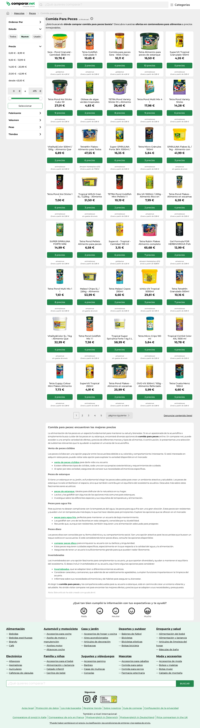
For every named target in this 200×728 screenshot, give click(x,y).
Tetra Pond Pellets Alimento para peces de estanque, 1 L (89, 242)
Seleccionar (25, 105)
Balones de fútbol (132, 633)
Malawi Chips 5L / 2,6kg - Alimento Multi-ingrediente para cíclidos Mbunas (89, 290)
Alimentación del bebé (172, 633)
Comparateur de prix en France (66, 717)
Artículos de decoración (97, 641)
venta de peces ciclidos (66, 462)
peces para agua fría (65, 517)
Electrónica (14, 656)
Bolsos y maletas (168, 665)
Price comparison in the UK (172, 717)
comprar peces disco (65, 543)
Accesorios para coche (59, 633)
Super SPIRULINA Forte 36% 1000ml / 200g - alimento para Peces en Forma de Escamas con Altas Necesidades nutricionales (119, 148)
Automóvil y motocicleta (61, 628)
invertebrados (61, 569)
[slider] (9, 98)
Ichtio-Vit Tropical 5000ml (150, 290)
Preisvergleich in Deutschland (137, 717)
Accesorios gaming (95, 661)
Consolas (89, 673)
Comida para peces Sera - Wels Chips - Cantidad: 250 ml (119, 53)
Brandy (13, 641)
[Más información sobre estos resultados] (91, 18)
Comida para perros (133, 669)
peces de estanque (64, 491)
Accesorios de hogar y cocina (100, 633)
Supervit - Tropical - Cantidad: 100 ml (120, 242)
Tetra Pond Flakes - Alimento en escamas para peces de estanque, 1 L (179, 195)
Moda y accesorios (169, 656)
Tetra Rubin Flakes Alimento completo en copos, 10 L (150, 242)
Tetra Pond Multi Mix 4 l (149, 100)
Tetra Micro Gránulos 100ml (149, 148)
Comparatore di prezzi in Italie (30, 717)
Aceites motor (54, 645)
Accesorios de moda (170, 661)
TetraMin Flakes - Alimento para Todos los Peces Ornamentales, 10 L (89, 148)
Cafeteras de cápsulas (21, 673)
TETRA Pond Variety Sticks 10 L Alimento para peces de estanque (119, 100)
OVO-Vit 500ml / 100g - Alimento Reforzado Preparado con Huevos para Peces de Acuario (149, 384)
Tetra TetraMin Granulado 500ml (179, 290)
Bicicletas (127, 637)
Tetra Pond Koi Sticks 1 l (59, 195)
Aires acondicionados (96, 637)
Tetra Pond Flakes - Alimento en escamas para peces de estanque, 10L (120, 384)
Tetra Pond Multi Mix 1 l (60, 290)
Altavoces (14, 661)
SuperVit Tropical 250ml (89, 384)
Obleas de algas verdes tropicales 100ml (89, 100)
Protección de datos (47, 708)
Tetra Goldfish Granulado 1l (90, 53)
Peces (32, 13)
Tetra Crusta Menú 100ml (179, 384)
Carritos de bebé (56, 673)
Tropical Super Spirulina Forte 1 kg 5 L (119, 337)
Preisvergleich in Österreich (102, 717)
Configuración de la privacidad (161, 708)
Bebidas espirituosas (20, 637)
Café (11, 645)
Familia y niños (54, 656)
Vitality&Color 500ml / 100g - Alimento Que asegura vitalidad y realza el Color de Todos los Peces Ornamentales (60, 148)
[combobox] (105, 5)
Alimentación (15, 628)
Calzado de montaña (170, 673)
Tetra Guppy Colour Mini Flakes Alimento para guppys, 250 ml (60, 384)
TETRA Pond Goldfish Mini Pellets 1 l (120, 195)
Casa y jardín (90, 628)
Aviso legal (28, 708)
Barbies (88, 665)
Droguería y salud (168, 628)
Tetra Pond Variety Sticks (179, 100)
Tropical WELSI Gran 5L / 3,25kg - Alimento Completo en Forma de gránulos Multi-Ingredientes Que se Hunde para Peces (90, 195)
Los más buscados (71, 708)
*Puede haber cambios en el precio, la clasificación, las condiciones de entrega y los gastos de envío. (100, 723)
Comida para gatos (132, 665)
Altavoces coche (56, 649)
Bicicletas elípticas (132, 641)
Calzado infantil (55, 669)
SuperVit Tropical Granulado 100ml (179, 53)
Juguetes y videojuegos (97, 656)
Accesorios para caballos (135, 661)
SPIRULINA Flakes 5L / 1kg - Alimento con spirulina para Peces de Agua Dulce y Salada (179, 148)
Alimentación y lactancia (173, 637)
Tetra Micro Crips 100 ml (149, 337)
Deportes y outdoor (132, 628)
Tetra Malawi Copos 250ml (119, 290)
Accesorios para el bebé (60, 661)
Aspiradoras (15, 665)
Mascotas (19, 13)
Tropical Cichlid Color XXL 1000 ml (180, 337)
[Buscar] (40, 5)
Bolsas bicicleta (130, 645)
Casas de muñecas (94, 669)
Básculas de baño (169, 649)
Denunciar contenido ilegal (178, 415)
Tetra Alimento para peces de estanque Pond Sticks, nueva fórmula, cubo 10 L (150, 53)
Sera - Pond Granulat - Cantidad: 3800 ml (60, 53)
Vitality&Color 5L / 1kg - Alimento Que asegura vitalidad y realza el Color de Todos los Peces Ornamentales (60, 337)
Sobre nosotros (112, 708)
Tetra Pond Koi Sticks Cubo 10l (60, 100)
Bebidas (13, 633)
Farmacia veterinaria (133, 673)
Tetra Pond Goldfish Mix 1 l (90, 337)
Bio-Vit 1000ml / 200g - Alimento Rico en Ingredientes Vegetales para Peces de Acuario (149, 195)
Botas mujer (166, 669)
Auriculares (15, 669)
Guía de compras (132, 708)
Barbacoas (90, 645)
